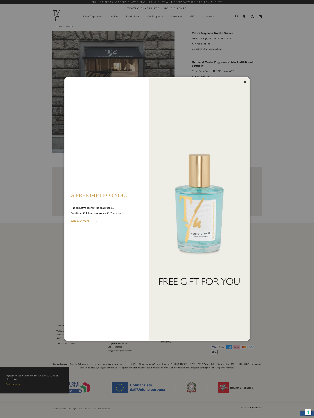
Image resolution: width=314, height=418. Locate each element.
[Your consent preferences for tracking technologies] (308, 412)
